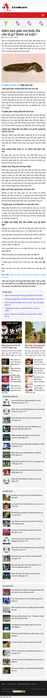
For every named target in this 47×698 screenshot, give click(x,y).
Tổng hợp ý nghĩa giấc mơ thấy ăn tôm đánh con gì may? (24, 299)
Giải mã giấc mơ (12, 85)
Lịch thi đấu (11, 684)
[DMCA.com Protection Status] (19, 691)
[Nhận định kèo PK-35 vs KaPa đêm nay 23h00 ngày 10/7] (12, 332)
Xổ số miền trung (29, 23)
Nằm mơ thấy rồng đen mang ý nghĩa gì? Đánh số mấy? (24, 295)
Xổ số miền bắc (17, 23)
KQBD (4, 684)
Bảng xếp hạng (23, 684)
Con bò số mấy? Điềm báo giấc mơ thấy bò (26, 642)
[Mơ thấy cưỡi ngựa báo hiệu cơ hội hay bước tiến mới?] (35, 332)
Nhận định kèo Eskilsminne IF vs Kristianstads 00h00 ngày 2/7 (11, 372)
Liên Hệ (33, 684)
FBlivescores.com (23, 689)
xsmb (26, 231)
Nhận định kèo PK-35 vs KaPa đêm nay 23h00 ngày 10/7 (11, 347)
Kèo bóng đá (6, 23)
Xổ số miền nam (41, 23)
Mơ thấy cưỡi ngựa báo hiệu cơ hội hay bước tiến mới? (35, 347)
